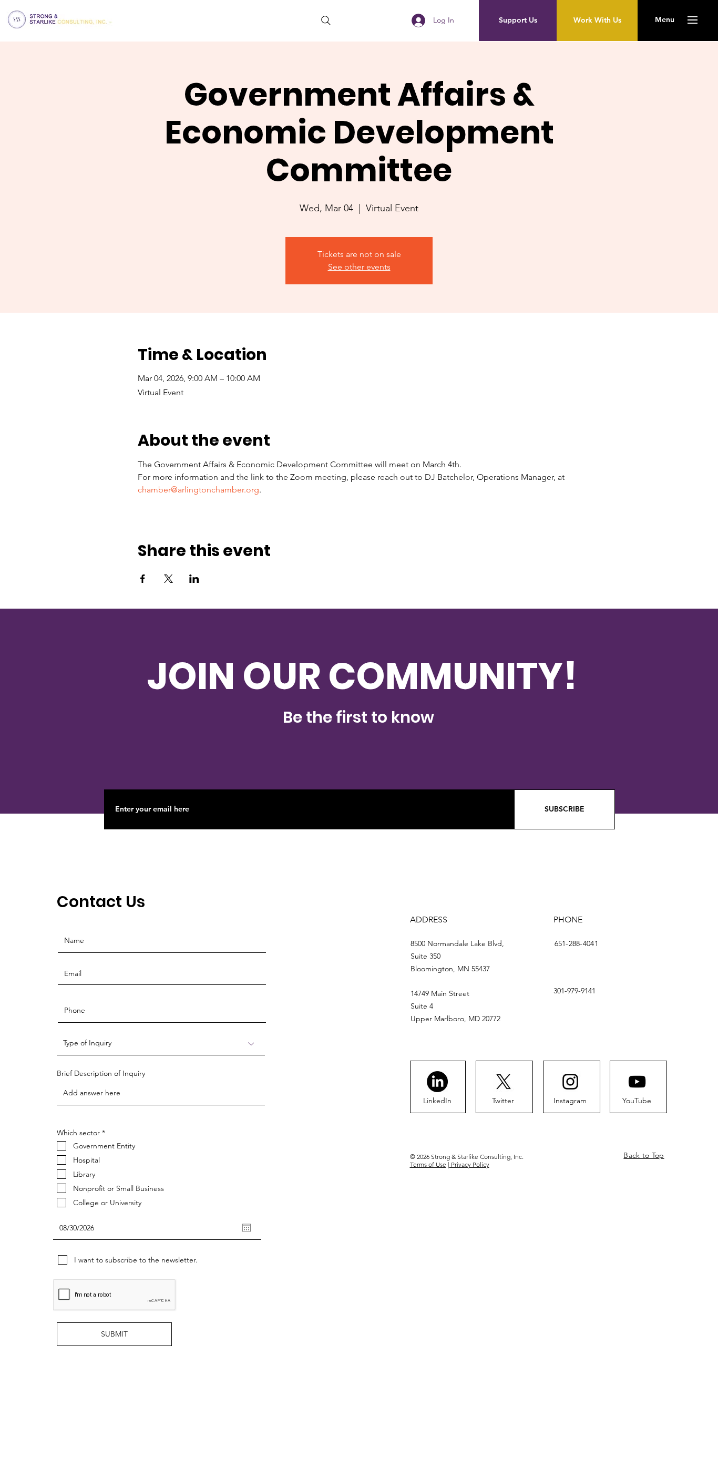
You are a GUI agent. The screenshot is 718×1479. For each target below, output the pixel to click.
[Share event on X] (168, 578)
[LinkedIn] (437, 1081)
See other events (359, 267)
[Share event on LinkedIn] (194, 578)
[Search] (326, 20)
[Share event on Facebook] (143, 578)
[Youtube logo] (637, 1081)
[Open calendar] (246, 1228)
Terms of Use (428, 1164)
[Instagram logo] (570, 1081)
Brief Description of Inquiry (101, 1073)
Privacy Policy (469, 1164)
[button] (665, 20)
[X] (503, 1081)
